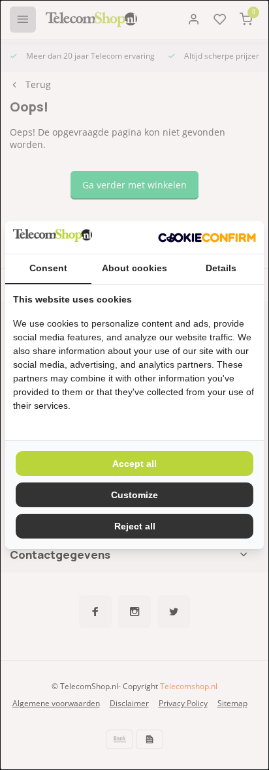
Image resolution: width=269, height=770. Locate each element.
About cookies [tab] (134, 268)
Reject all (134, 526)
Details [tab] (221, 268)
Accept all (134, 463)
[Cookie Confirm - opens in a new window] (207, 237)
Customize (134, 495)
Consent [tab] (48, 268)
